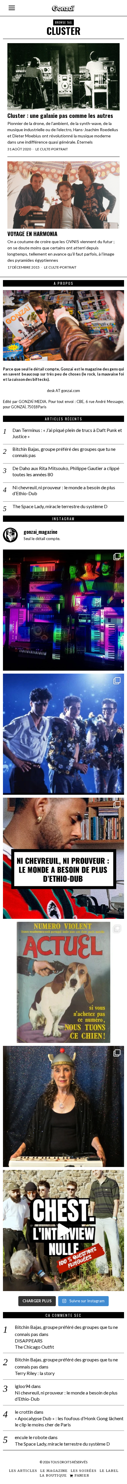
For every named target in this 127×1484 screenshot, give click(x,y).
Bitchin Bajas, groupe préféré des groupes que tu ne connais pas (63, 452)
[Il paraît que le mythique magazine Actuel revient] (63, 982)
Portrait (59, 149)
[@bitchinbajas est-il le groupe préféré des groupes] (63, 610)
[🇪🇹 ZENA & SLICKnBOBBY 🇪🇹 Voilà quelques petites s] (63, 858)
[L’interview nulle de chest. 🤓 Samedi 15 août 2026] (63, 1230)
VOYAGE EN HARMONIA (32, 233)
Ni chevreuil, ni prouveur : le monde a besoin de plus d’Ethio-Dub (63, 490)
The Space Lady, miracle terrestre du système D (60, 506)
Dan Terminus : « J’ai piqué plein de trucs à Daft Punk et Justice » (67, 433)
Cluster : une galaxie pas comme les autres (60, 115)
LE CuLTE (43, 149)
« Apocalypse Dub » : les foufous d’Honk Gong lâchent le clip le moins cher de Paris (69, 1421)
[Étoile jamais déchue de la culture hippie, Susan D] (63, 1106)
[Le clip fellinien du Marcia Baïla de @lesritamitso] (63, 734)
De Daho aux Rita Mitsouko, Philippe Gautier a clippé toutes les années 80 (65, 471)
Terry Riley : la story (35, 1373)
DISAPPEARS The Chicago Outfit (34, 1344)
